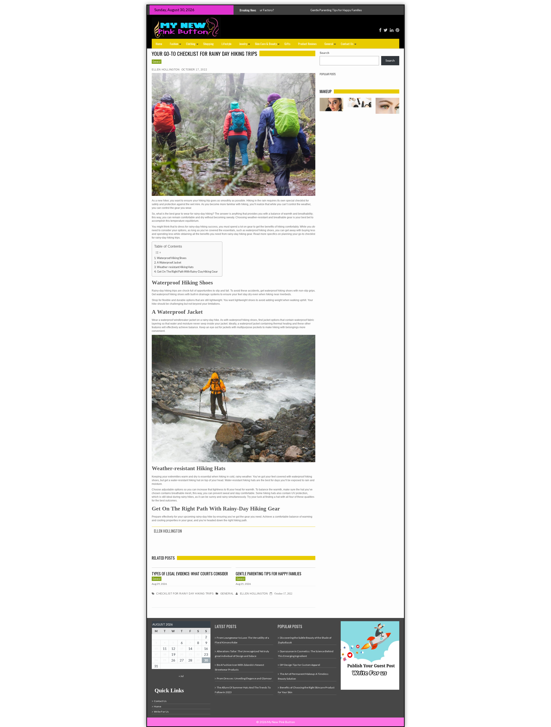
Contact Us (349, 44)
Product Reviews (307, 43)
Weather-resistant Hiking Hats (175, 267)
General (330, 44)
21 (190, 654)
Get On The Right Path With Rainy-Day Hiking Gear (187, 271)
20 (181, 654)
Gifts (287, 43)
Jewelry (245, 44)
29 (198, 660)
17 (156, 654)
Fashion (176, 44)
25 (164, 660)
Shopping (208, 43)
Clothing (192, 44)
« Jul (181, 676)
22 (198, 654)
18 (164, 654)
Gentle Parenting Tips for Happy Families (268, 573)
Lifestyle (226, 43)
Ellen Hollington (166, 69)
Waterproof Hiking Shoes (171, 258)
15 (198, 648)
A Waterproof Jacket (169, 262)
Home (159, 43)
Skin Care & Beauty (267, 44)
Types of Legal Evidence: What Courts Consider (190, 573)
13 (181, 648)
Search (324, 53)
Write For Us (161, 711)
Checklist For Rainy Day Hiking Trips (185, 593)
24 (156, 660)
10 (156, 648)
